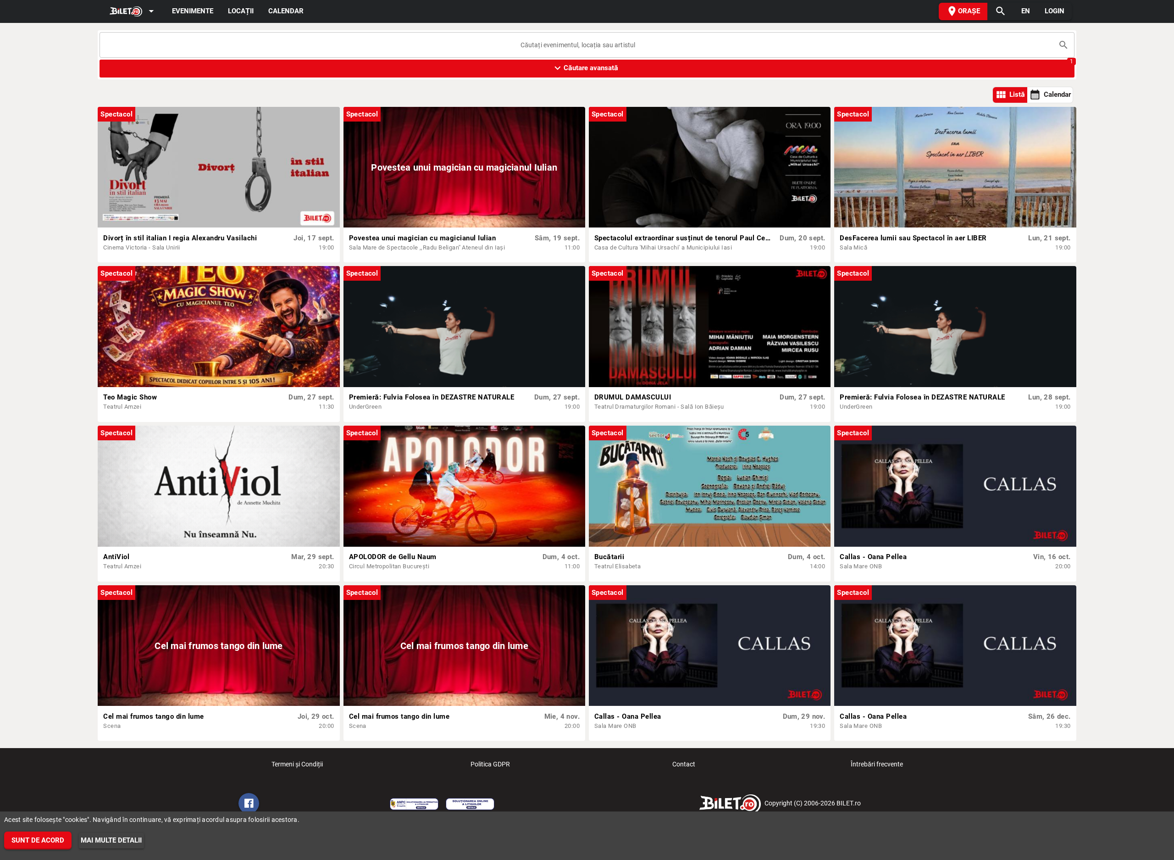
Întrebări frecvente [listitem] (877, 764)
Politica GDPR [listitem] (490, 764)
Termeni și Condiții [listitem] (297, 764)
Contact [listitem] (683, 764)
